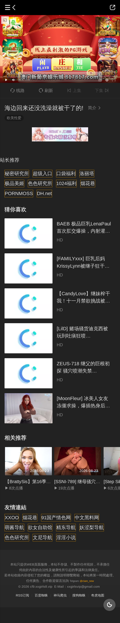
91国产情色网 (56, 517)
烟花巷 (87, 183)
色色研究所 (40, 183)
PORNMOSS (19, 193)
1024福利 (66, 183)
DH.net (44, 193)
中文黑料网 (87, 517)
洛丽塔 (87, 173)
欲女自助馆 (40, 527)
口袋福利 (66, 173)
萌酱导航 (14, 527)
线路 (17, 90)
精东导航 (66, 527)
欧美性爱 (14, 118)
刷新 (46, 90)
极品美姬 (14, 183)
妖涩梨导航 (92, 527)
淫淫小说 (66, 537)
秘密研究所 (17, 173)
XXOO (12, 517)
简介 (94, 107)
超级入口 (42, 173)
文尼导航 (42, 537)
